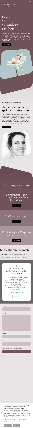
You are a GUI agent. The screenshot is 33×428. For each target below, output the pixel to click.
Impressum (22, 419)
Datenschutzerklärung (16, 292)
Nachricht (5, 313)
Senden (16, 351)
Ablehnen (16, 426)
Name (4, 306)
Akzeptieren (16, 296)
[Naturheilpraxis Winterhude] (9, 9)
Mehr (5, 421)
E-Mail (4, 333)
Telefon (4, 341)
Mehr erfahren (7, 44)
